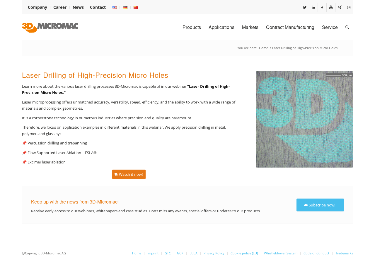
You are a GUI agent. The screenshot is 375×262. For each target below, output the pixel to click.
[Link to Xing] (339, 7)
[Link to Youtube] (331, 7)
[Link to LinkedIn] (313, 7)
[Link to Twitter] (304, 7)
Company (37, 7)
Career (60, 7)
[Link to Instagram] (348, 7)
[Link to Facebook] (322, 7)
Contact (98, 7)
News (78, 7)
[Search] (347, 27)
